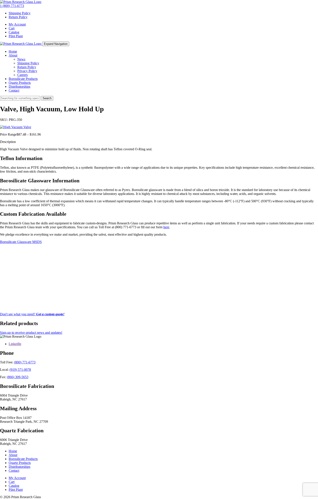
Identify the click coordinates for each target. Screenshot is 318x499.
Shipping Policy (20, 13)
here (166, 227)
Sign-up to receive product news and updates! (31, 332)
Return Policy (18, 17)
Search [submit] (47, 98)
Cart (11, 28)
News (21, 59)
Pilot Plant (16, 36)
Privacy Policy (27, 71)
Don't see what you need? (32, 314)
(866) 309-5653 (17, 377)
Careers (22, 75)
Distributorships (19, 86)
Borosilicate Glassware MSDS (21, 242)
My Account (17, 24)
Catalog (14, 32)
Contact (14, 90)
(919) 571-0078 (20, 369)
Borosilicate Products (23, 79)
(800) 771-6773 (24, 362)
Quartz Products (20, 82)
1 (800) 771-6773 (12, 6)
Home (13, 51)
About (13, 55)
